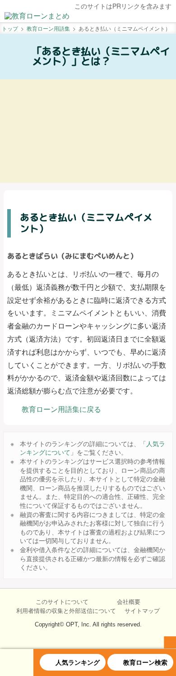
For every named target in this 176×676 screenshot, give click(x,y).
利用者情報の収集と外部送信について (66, 610)
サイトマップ (142, 610)
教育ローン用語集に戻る (61, 409)
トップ (10, 28)
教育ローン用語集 (48, 28)
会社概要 (128, 602)
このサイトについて (62, 602)
